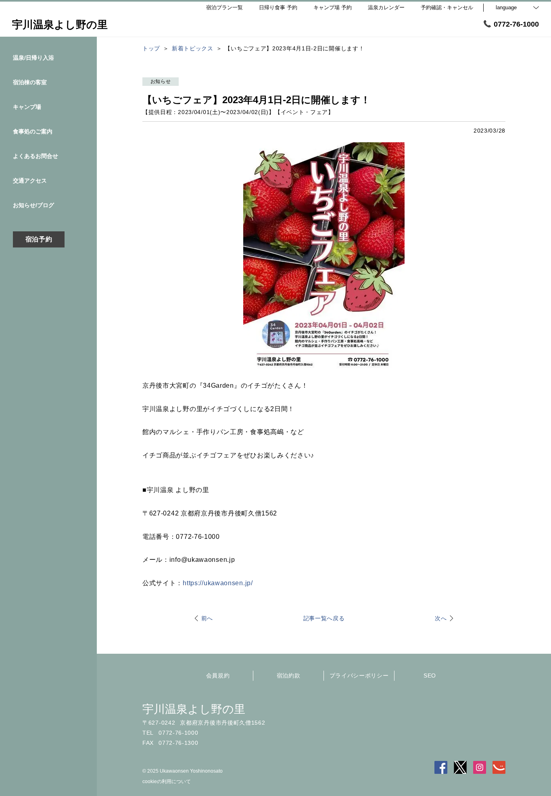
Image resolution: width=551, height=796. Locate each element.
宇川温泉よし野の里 (193, 709)
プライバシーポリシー (359, 675)
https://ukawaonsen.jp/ (218, 583)
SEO (430, 675)
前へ (207, 618)
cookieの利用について (166, 781)
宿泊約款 (289, 675)
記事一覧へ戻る (324, 618)
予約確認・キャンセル (447, 7)
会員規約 (218, 675)
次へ (441, 618)
